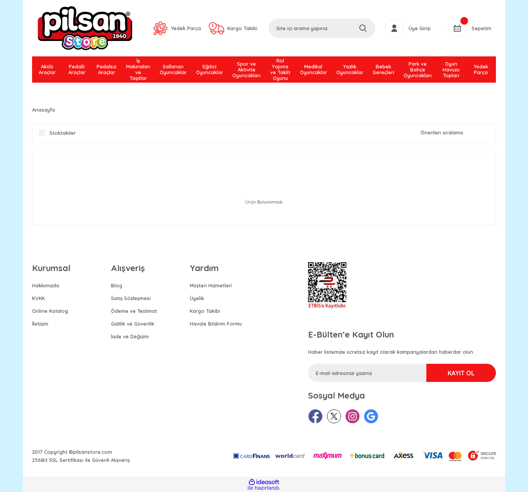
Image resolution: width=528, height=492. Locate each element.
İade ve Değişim (130, 336)
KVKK (38, 298)
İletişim (40, 324)
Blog (116, 285)
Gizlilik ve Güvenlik (132, 324)
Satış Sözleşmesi (131, 298)
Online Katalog (50, 311)
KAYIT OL (461, 373)
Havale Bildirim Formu (216, 324)
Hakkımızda (45, 285)
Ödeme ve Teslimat (134, 311)
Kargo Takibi (205, 311)
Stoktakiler (62, 133)
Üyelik (197, 298)
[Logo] (85, 28)
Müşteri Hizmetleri (211, 285)
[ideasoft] (264, 482)
